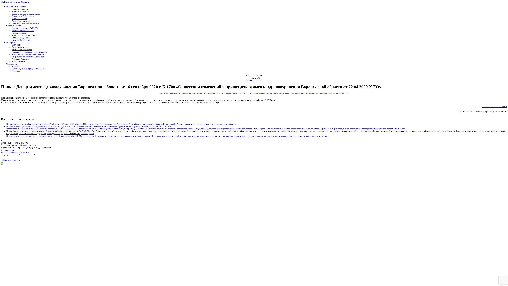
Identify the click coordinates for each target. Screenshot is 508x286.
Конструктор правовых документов (28, 54)
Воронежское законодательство (26, 14)
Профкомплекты (19, 33)
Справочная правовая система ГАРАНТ (494, 107)
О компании (11, 64)
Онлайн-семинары (20, 47)
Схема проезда (7, 150)
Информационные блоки (23, 30)
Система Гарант (13, 26)
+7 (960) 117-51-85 (254, 80)
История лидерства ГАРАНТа (25, 28)
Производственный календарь (25, 23)
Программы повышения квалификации (29, 52)
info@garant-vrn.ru (28, 145)
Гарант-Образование (21, 40)
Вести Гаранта (18, 61)
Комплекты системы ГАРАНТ (25, 35)
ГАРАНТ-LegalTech (20, 38)
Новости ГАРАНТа (20, 11)
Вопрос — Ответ (19, 18)
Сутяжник (16, 45)
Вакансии (16, 71)
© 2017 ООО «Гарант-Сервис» (15, 152)
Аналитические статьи (22, 21)
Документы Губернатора (23, 16)
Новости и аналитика (16, 7)
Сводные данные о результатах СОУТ (29, 69)
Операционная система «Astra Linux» (28, 57)
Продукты (11, 42)
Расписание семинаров (22, 49)
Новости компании (20, 9)
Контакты (16, 66)
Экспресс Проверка (20, 59)
